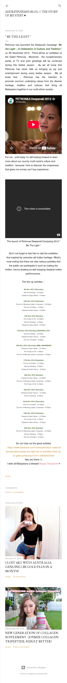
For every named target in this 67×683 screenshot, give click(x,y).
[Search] (60, 5)
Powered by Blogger (36, 667)
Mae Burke (42, 673)
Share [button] (8, 476)
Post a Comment (14, 492)
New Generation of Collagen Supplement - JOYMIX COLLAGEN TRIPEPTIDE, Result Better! (32, 637)
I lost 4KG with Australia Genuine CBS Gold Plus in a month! (28, 566)
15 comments (19, 576)
